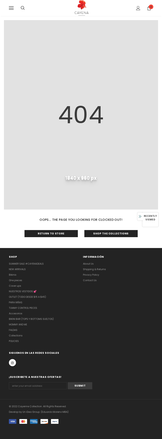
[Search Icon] (27, 8)
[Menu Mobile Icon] (11, 8)
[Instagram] (12, 362)
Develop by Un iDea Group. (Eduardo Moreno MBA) (39, 412)
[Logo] (82, 8)
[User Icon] (138, 8)
